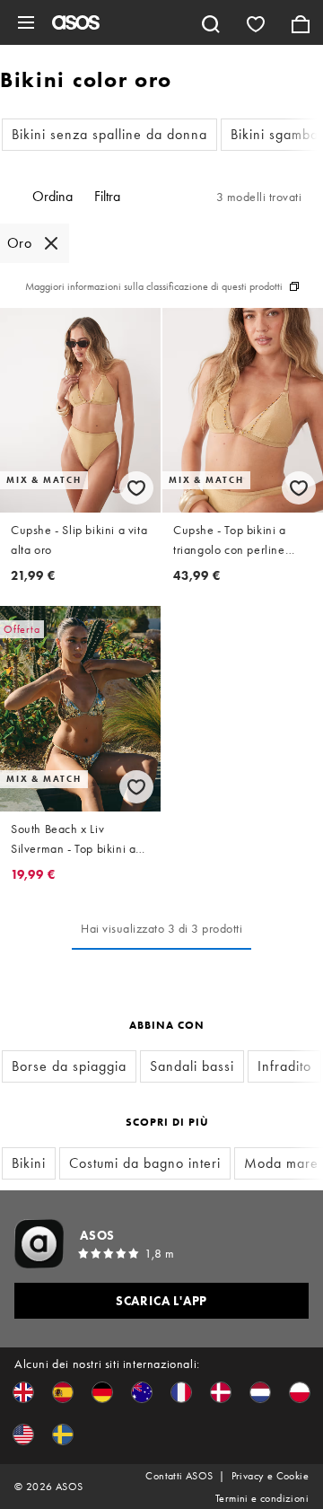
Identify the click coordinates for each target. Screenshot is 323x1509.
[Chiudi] (51, 243)
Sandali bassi (192, 1066)
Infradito (284, 1066)
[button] (23, 1392)
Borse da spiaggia (69, 1066)
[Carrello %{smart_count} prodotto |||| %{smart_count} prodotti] (300, 22)
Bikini (29, 1163)
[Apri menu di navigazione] (26, 22)
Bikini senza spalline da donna (109, 134)
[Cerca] (210, 22)
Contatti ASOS (179, 1475)
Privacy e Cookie (270, 1475)
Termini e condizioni (262, 1498)
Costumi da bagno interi (145, 1163)
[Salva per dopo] (136, 488)
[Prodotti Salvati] (255, 22)
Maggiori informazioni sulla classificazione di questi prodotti (154, 286)
